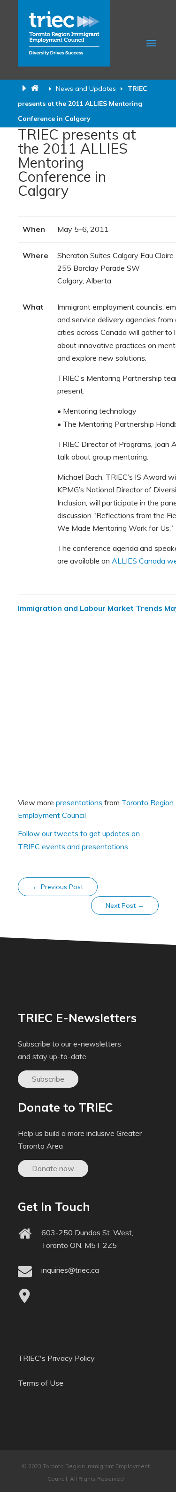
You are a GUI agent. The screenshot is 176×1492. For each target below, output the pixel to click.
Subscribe (48, 1079)
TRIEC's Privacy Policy (56, 1358)
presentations (79, 802)
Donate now (53, 1168)
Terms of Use (40, 1383)
